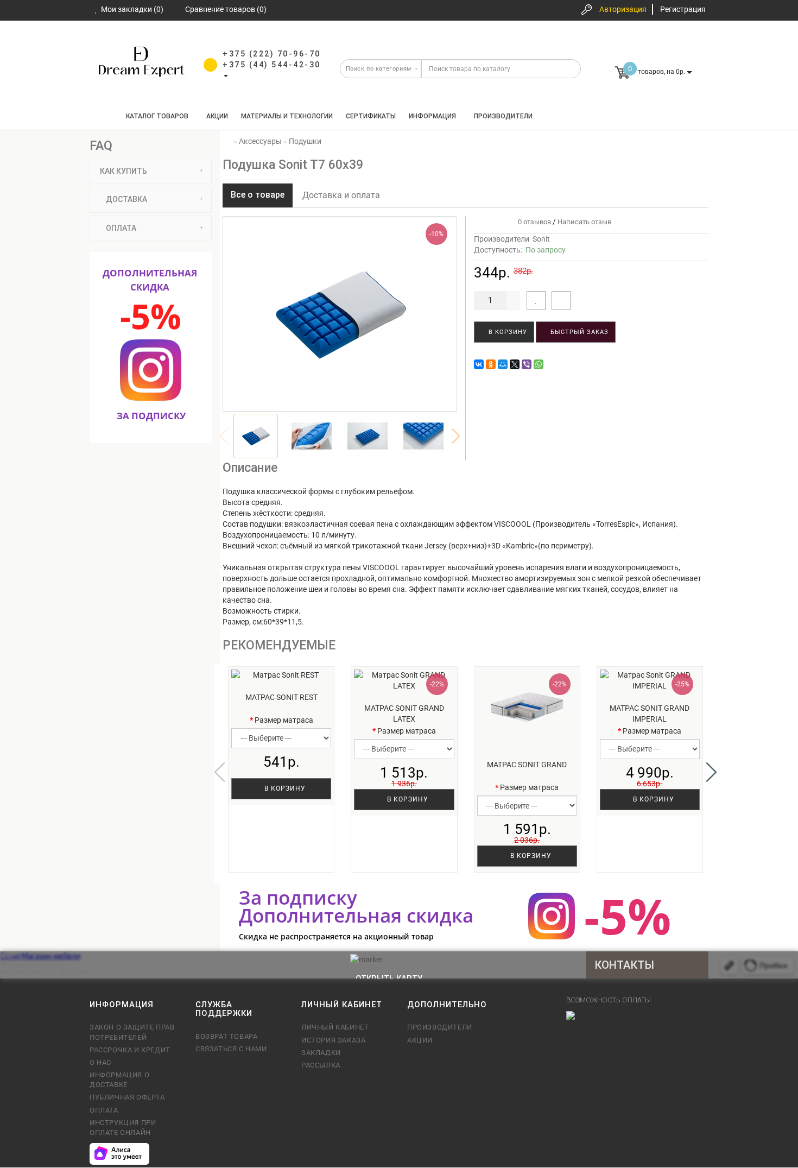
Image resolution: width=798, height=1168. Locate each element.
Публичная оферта (127, 1097)
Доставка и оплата (341, 195)
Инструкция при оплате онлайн (123, 1128)
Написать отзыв (584, 222)
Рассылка (320, 1065)
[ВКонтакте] (479, 364)
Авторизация (623, 9)
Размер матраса (284, 720)
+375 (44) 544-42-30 (272, 64)
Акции (217, 116)
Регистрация (683, 9)
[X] (515, 364)
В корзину (506, 332)
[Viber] (526, 364)
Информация (432, 116)
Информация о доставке (119, 1080)
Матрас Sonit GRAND (527, 764)
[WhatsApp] (538, 364)
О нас (100, 1062)
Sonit (541, 239)
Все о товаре (257, 195)
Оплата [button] (120, 228)
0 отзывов (533, 222)
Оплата (104, 1110)
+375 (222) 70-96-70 (272, 53)
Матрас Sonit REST (281, 697)
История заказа (333, 1040)
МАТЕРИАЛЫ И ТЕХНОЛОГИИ (287, 116)
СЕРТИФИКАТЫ (371, 116)
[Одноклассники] (491, 364)
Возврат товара (226, 1036)
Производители (503, 116)
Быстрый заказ (578, 332)
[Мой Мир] (503, 364)
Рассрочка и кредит (130, 1050)
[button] (456, 436)
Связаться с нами (231, 1049)
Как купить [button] (122, 171)
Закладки (321, 1053)
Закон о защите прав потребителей (132, 1032)
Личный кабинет (335, 1027)
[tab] (150, 171)
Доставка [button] (125, 199)
